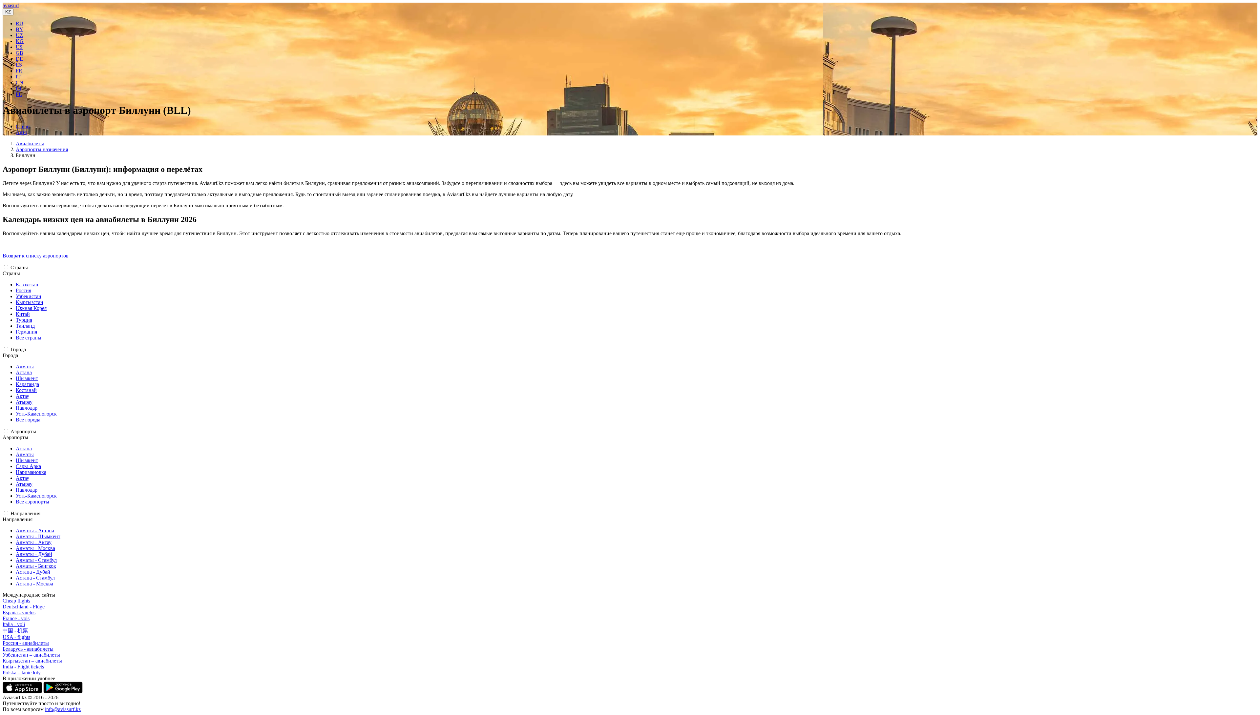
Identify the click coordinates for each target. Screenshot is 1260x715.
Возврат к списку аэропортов (36, 255)
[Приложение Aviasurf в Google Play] (63, 691)
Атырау (24, 402)
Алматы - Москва (35, 548)
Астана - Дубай (33, 572)
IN (18, 88)
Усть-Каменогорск (36, 414)
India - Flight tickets (23, 666)
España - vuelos (19, 612)
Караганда (27, 384)
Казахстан (27, 284)
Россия (23, 290)
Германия (26, 332)
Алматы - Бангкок (36, 566)
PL (19, 94)
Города (18, 349)
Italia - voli (14, 624)
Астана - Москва (34, 583)
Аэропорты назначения (42, 149)
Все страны (28, 337)
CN (19, 82)
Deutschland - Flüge (24, 606)
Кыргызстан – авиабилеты (32, 661)
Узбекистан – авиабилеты (31, 655)
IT (18, 76)
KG (20, 41)
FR (19, 70)
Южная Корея (31, 308)
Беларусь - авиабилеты (28, 649)
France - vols (16, 618)
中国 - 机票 (15, 630)
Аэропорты (23, 431)
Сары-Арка (28, 466)
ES (19, 65)
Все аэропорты (32, 501)
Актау (22, 396)
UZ (19, 35)
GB (19, 53)
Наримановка (31, 472)
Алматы (25, 366)
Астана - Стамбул (35, 578)
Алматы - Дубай (34, 554)
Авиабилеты (30, 143)
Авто (21, 132)
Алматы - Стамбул (36, 560)
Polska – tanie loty (22, 672)
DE (19, 59)
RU (19, 23)
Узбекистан (28, 296)
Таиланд (25, 326)
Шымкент (27, 378)
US (19, 47)
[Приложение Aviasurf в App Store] (23, 691)
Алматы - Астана (35, 530)
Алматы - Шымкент (38, 536)
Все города (28, 419)
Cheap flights (16, 600)
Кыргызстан (29, 302)
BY (19, 29)
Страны (19, 267)
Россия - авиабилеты (26, 643)
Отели (23, 126)
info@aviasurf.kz (63, 709)
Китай (23, 314)
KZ (8, 12)
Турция (24, 320)
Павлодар (26, 408)
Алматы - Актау (34, 542)
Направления (25, 513)
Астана (24, 372)
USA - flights (16, 637)
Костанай (26, 390)
